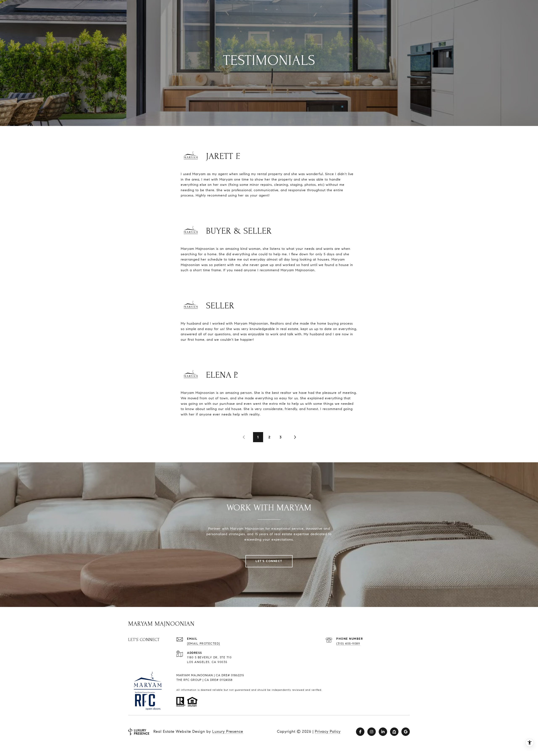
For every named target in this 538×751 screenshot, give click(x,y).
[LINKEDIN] (383, 731)
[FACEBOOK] (360, 731)
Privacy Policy (328, 731)
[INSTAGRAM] (371, 731)
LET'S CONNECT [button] (269, 561)
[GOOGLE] (405, 731)
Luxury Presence (227, 731)
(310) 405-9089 (348, 643)
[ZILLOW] (394, 731)
